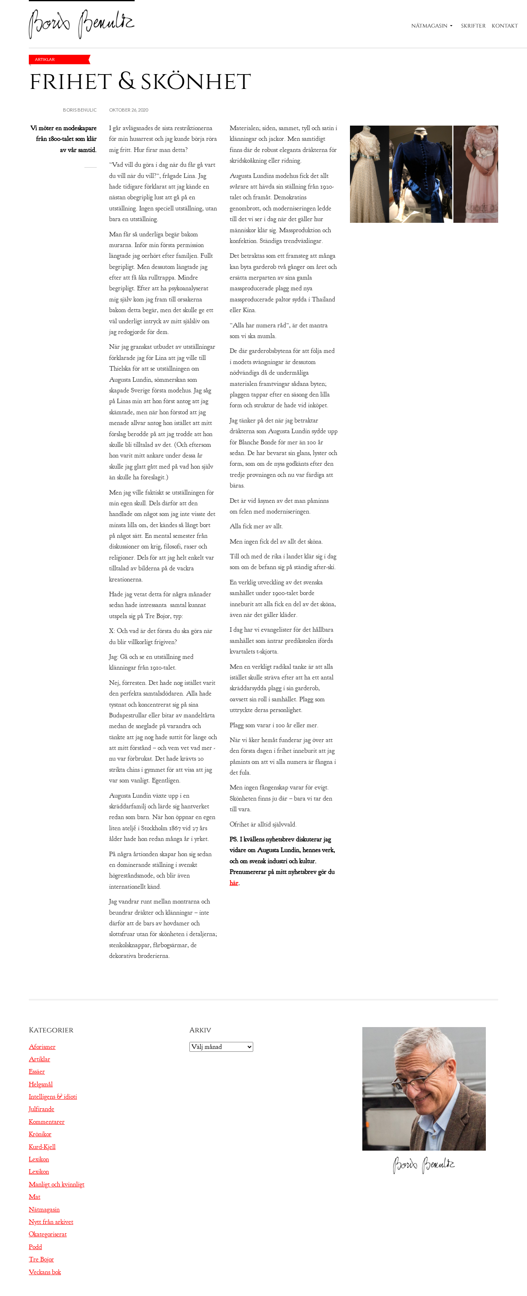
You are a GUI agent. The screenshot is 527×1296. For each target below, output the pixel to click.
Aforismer (42, 1047)
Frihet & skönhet (140, 81)
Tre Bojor (41, 1259)
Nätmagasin (429, 26)
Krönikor (40, 1134)
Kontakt (505, 26)
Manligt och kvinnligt (56, 1184)
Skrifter (473, 26)
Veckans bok (45, 1272)
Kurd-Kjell (42, 1147)
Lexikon (39, 1159)
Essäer (37, 1071)
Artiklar (45, 59)
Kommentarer (47, 1122)
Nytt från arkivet (51, 1222)
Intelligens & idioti (53, 1097)
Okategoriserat (48, 1234)
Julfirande (41, 1109)
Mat (34, 1197)
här (234, 883)
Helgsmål (41, 1084)
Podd (35, 1247)
